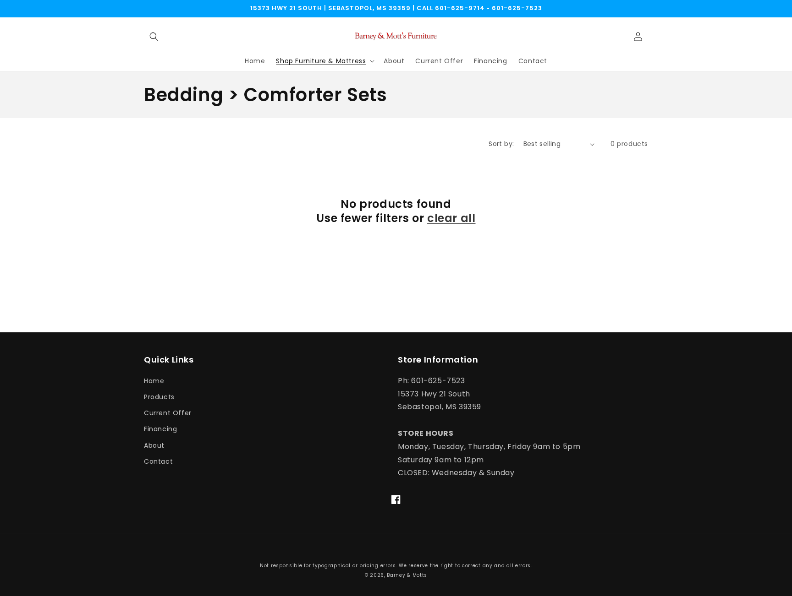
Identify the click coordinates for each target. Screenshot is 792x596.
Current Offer (168, 412)
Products (159, 396)
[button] (154, 37)
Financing (160, 428)
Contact (158, 461)
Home (154, 380)
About (154, 445)
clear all (451, 218)
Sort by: (501, 143)
